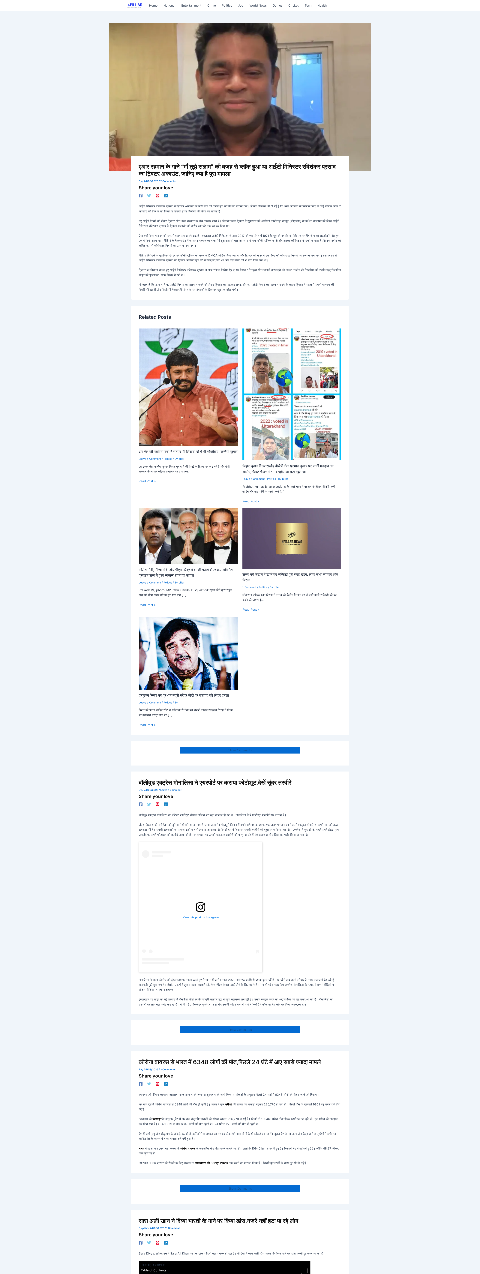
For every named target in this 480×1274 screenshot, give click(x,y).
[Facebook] (140, 195)
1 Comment (249, 587)
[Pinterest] (157, 195)
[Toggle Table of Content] (302, 1271)
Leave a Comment (150, 458)
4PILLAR (135, 5)
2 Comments (168, 181)
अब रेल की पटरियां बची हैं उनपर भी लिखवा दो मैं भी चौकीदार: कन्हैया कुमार (188, 451)
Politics (168, 458)
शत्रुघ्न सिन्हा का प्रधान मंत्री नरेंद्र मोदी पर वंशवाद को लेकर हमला (184, 695)
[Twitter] (149, 195)
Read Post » (147, 481)
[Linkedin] (166, 195)
